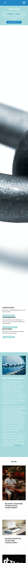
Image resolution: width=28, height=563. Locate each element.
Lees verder (9, 315)
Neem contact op (14, 22)
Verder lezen (8, 510)
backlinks (17, 13)
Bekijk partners (10, 327)
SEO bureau (18, 445)
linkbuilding (10, 13)
